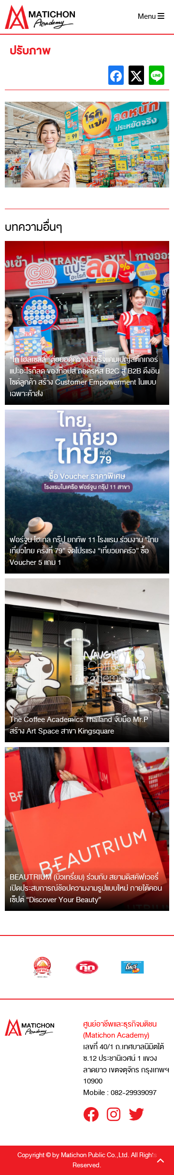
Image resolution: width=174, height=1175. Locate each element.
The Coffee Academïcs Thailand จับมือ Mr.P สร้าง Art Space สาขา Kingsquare (79, 725)
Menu (148, 16)
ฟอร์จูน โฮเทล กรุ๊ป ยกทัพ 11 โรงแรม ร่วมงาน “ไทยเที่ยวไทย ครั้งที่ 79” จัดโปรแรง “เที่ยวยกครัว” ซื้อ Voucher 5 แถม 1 (84, 551)
